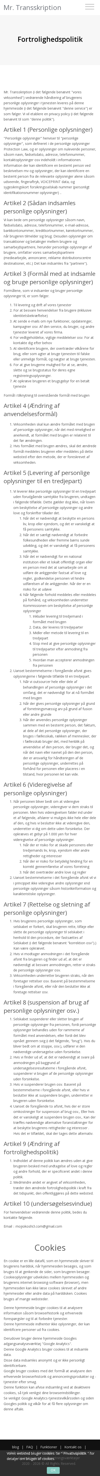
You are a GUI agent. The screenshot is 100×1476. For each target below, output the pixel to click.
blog (15, 1447)
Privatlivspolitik (74, 1453)
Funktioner (48, 1447)
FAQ (29, 1447)
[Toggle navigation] (90, 7)
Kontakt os (73, 1447)
